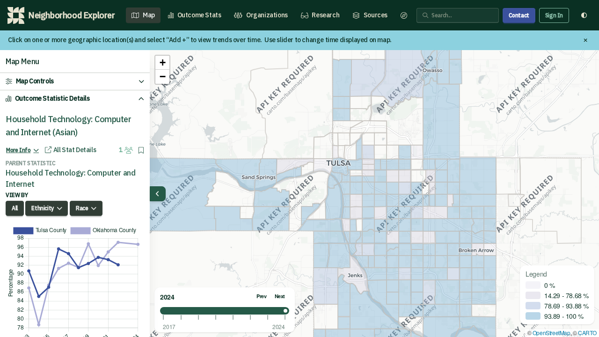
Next (280, 296)
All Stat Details (74, 150)
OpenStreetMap (551, 333)
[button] (162, 63)
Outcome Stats (199, 15)
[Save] (141, 150)
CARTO (587, 333)
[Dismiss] (585, 40)
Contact (519, 15)
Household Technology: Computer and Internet (70, 178)
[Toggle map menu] (158, 193)
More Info (18, 150)
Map (149, 15)
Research (325, 15)
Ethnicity (42, 208)
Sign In (554, 15)
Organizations (267, 15)
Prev (261, 296)
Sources (375, 15)
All (15, 208)
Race (82, 208)
